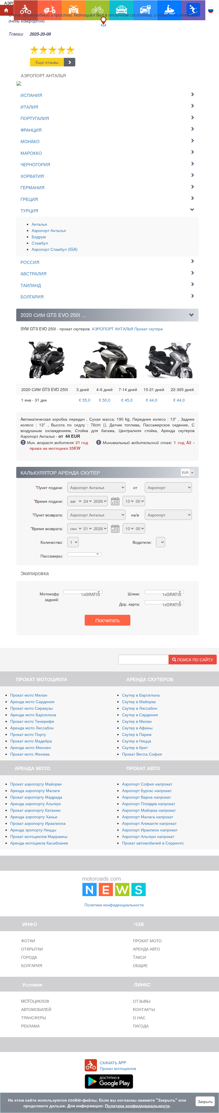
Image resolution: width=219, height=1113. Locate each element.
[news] (114, 885)
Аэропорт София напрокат (147, 784)
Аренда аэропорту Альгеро (35, 803)
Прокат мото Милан (28, 695)
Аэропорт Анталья (49, 230)
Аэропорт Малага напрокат (147, 816)
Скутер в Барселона (141, 695)
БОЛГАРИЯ (31, 965)
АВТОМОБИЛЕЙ (36, 1009)
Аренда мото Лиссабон (32, 728)
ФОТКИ (28, 940)
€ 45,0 (127, 400)
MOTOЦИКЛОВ (35, 1001)
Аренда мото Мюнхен (30, 747)
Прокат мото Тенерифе (32, 721)
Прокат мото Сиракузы (31, 708)
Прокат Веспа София (142, 754)
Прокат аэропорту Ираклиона (38, 823)
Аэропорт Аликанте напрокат (149, 823)
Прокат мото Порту (28, 734)
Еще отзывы (47, 62)
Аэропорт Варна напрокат (146, 797)
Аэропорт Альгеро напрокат (148, 836)
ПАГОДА (141, 1026)
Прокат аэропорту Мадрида (36, 797)
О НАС (139, 1017)
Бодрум (39, 236)
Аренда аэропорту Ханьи (33, 816)
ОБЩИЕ (140, 965)
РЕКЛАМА (30, 1026)
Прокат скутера (127, 328)
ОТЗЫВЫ (141, 1001)
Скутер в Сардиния (140, 714)
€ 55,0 (84, 400)
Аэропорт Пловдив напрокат (148, 803)
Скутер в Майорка (139, 701)
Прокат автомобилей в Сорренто (153, 843)
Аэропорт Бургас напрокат (147, 790)
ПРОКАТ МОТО (147, 940)
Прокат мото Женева (30, 754)
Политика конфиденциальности (114, 905)
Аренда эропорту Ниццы (33, 830)
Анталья (39, 224)
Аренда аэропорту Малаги (35, 790)
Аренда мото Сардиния (32, 701)
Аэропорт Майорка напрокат (149, 810)
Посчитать (107, 620)
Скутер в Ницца (136, 741)
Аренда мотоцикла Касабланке (39, 843)
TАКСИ (139, 957)
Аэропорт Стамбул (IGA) (55, 249)
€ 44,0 (151, 400)
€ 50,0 (104, 400)
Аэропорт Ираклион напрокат (149, 830)
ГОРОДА (29, 957)
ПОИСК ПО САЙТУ (194, 659)
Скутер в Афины (137, 728)
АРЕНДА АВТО (146, 949)
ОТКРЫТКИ (32, 949)
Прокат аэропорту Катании (35, 810)
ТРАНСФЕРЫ (33, 1017)
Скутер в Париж (136, 734)
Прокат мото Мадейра (31, 741)
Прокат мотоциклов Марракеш (38, 836)
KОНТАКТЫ (144, 1009)
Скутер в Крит (135, 747)
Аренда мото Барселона (33, 714)
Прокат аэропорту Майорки (36, 784)
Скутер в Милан (137, 721)
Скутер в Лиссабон (139, 708)
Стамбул (40, 243)
